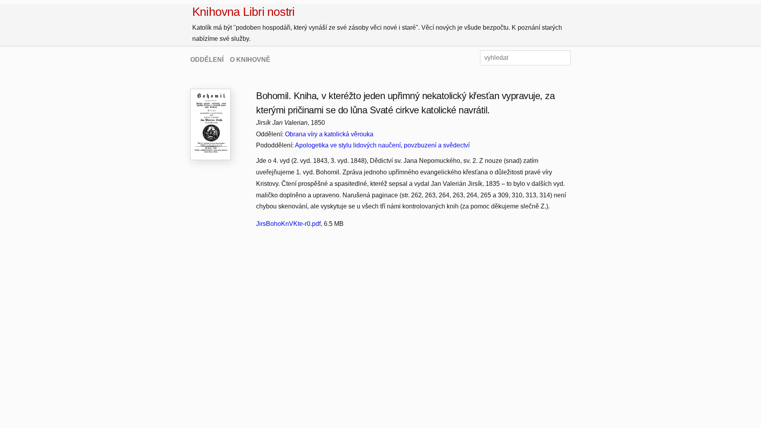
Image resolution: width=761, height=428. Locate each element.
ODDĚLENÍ (207, 59)
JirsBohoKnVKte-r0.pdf (288, 223)
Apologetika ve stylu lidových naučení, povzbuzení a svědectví (382, 145)
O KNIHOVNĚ (250, 59)
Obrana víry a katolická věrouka (329, 134)
